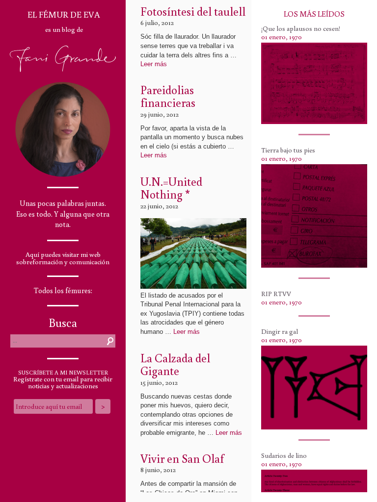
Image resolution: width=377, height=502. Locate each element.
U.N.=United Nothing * (171, 187)
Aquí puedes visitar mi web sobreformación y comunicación (62, 258)
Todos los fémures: (63, 290)
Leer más (153, 64)
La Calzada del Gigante (175, 364)
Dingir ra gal (279, 331)
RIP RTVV (276, 293)
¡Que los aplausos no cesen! (300, 28)
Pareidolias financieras (167, 96)
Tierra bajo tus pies (288, 150)
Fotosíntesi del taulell (192, 11)
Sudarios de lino (284, 455)
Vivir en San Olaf (182, 458)
